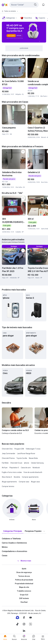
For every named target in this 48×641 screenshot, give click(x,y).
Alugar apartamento (9, 482)
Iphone (26, 463)
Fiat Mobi (5, 463)
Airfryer (5, 468)
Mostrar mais (26, 561)
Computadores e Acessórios (14, 551)
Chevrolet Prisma (8, 458)
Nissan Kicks (33, 458)
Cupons (42, 18)
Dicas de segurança (24, 572)
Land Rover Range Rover (26, 453)
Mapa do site (24, 587)
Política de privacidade (24, 580)
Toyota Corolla (21, 458)
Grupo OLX (24, 595)
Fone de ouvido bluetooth (33, 472)
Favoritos (28, 18)
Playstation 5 (14, 468)
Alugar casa (35, 482)
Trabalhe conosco (24, 591)
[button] (24, 5)
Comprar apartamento (30, 477)
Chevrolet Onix (7, 449)
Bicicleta (17, 477)
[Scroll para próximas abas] (44, 531)
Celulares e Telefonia (11, 538)
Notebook (36, 468)
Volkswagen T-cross (33, 449)
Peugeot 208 (19, 449)
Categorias (10, 18)
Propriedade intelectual (24, 583)
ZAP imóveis (24, 598)
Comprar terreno (8, 486)
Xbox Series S (7, 477)
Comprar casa (24, 482)
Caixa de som (26, 468)
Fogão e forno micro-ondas (12, 472)
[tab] (12, 531)
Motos (5, 547)
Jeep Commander (8, 453)
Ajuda (24, 569)
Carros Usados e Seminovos (14, 543)
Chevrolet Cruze (16, 463)
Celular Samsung (37, 463)
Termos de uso (24, 576)
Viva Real (24, 602)
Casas (4, 555)
